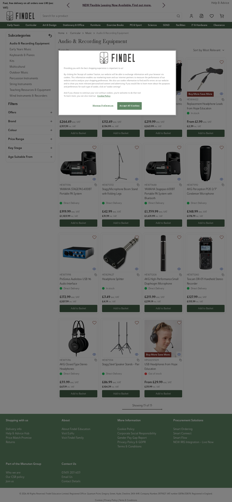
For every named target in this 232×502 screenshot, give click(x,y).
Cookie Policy (103, 96)
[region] (117, 83)
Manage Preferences (103, 105)
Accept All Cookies (129, 105)
